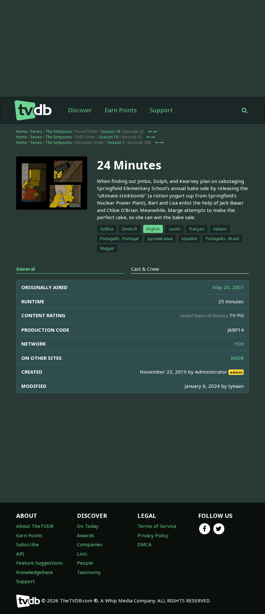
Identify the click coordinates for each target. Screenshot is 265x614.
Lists (82, 553)
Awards (85, 535)
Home (21, 131)
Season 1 (116, 142)
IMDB (237, 358)
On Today (88, 526)
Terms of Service (156, 526)
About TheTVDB (34, 526)
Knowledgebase (34, 572)
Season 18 (110, 131)
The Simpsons (58, 131)
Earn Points (121, 110)
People (85, 562)
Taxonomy (89, 572)
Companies (89, 544)
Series (36, 131)
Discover (80, 110)
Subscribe (27, 544)
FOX (239, 343)
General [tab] (25, 269)
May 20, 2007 (228, 287)
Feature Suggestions (39, 562)
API (20, 553)
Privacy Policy (152, 535)
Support (161, 110)
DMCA (144, 544)
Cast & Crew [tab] (145, 269)
